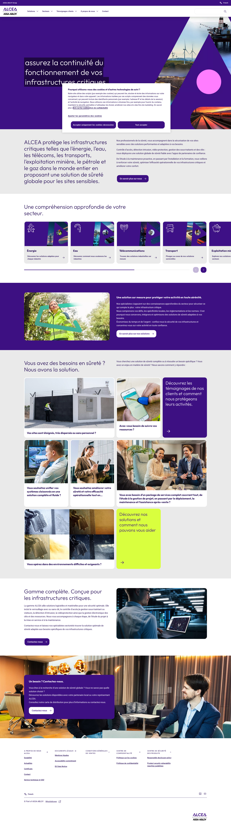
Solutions (31, 11)
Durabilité (28, 758)
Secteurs (45, 11)
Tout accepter (141, 125)
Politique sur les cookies (126, 758)
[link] (133, 178)
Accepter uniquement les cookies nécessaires (93, 125)
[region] (116, 108)
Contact (105, 11)
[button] (37, 11)
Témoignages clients (65, 11)
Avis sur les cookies (81, 108)
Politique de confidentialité (127, 763)
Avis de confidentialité (99, 108)
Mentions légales (62, 755)
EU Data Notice (61, 766)
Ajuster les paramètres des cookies (85, 116)
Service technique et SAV (34, 780)
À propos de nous (88, 11)
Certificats (28, 769)
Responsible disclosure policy (159, 758)
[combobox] (211, 11)
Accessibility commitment (65, 761)
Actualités (28, 763)
